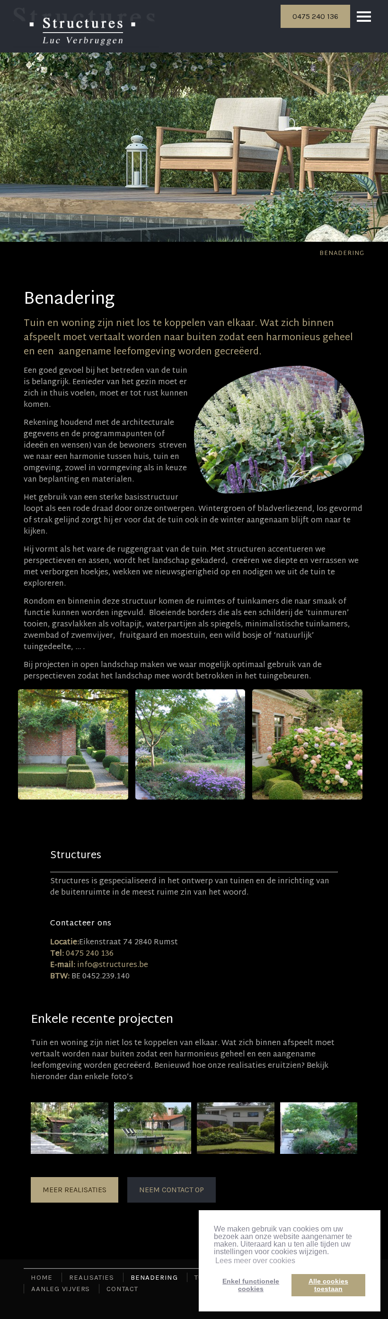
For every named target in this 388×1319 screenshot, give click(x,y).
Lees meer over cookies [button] (255, 1261)
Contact (122, 1288)
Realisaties (91, 1277)
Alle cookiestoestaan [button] (328, 1285)
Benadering (341, 253)
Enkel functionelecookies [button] (250, 1285)
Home (42, 1277)
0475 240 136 (315, 16)
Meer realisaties (74, 1189)
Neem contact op (171, 1189)
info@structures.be (112, 965)
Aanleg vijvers (60, 1288)
